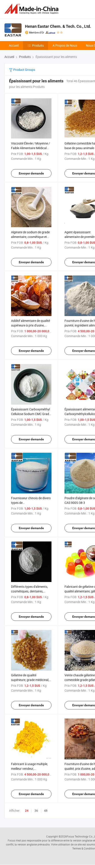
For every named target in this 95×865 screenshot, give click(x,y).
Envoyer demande (31, 173)
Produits (38, 45)
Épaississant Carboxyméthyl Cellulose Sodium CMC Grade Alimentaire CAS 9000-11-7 (31, 414)
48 (46, 810)
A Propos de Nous (65, 45)
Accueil (14, 45)
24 (26, 810)
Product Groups (24, 69)
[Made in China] (32, 9)
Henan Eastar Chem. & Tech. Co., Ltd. (58, 26)
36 (36, 810)
